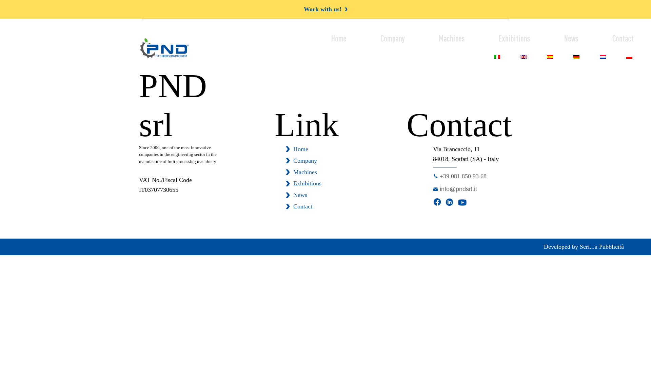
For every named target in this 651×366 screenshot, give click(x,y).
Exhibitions (514, 38)
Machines (452, 38)
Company (392, 38)
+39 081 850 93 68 (463, 176)
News (571, 38)
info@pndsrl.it (458, 189)
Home (339, 38)
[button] (326, 9)
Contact (623, 38)
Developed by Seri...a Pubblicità (584, 246)
